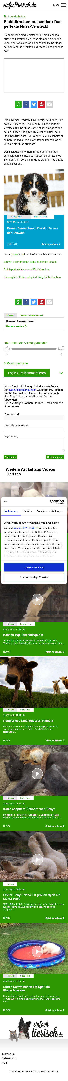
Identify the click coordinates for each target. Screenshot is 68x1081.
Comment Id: (12, 414)
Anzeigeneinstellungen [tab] (49, 511)
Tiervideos (17, 254)
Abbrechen (10, 457)
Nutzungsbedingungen (22, 389)
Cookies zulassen (34, 567)
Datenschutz (9, 1058)
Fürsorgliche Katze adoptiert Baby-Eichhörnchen (32, 277)
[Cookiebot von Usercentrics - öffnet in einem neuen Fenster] (49, 502)
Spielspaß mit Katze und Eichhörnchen (27, 269)
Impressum (8, 1054)
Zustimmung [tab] (11, 511)
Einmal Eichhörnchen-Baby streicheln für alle (30, 261)
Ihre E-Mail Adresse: (16, 425)
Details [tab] (27, 511)
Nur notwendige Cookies (34, 577)
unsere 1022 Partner (25, 527)
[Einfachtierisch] (19, 5)
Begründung (11, 436)
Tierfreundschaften (15, 16)
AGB (4, 1062)
